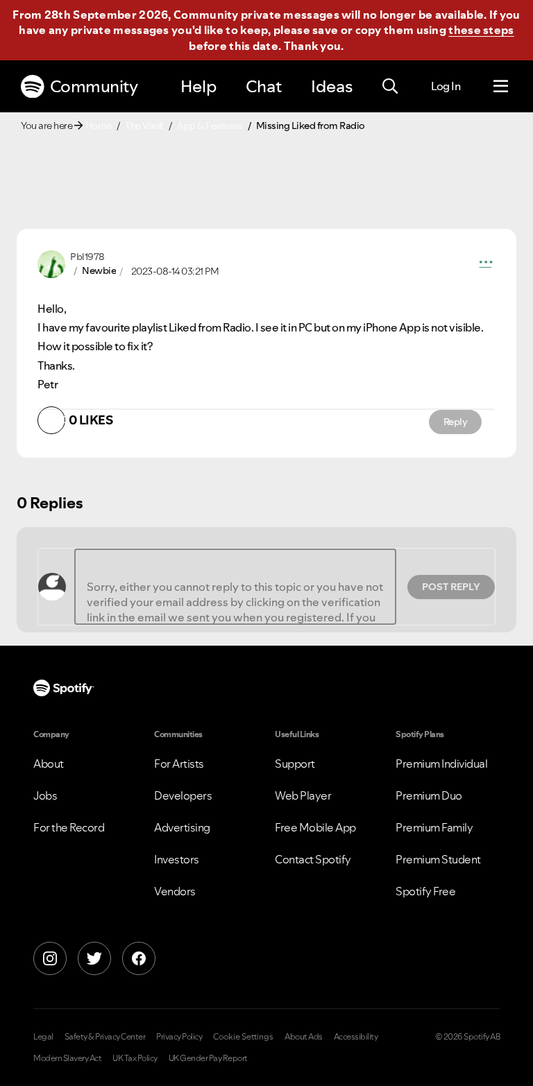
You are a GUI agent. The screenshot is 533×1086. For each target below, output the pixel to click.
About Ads (304, 1036)
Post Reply (451, 587)
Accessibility (356, 1036)
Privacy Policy (179, 1036)
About (48, 763)
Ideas (332, 86)
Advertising (182, 827)
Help (198, 86)
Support (295, 763)
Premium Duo (429, 795)
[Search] (390, 87)
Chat (264, 86)
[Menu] (500, 86)
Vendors (175, 891)
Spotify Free (425, 891)
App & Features (209, 125)
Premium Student (438, 859)
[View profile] (51, 263)
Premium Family (434, 827)
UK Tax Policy (135, 1058)
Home (98, 125)
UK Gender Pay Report (208, 1058)
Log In (445, 86)
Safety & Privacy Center (105, 1036)
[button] (485, 264)
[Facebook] (138, 958)
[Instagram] (50, 958)
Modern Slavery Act (67, 1058)
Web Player (303, 795)
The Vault (144, 125)
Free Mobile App (315, 827)
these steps (481, 29)
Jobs (45, 795)
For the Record (68, 827)
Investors (176, 859)
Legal (43, 1036)
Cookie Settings (243, 1036)
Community (94, 86)
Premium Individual (441, 763)
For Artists (179, 763)
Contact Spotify (313, 859)
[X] (94, 958)
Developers (183, 795)
